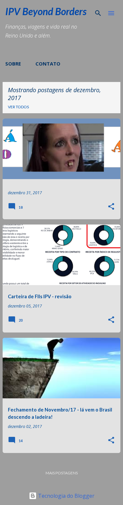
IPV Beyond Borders (46, 11)
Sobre (13, 63)
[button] (111, 206)
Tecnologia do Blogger (65, 495)
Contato (47, 63)
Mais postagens (62, 472)
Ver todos (18, 106)
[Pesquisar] (98, 13)
